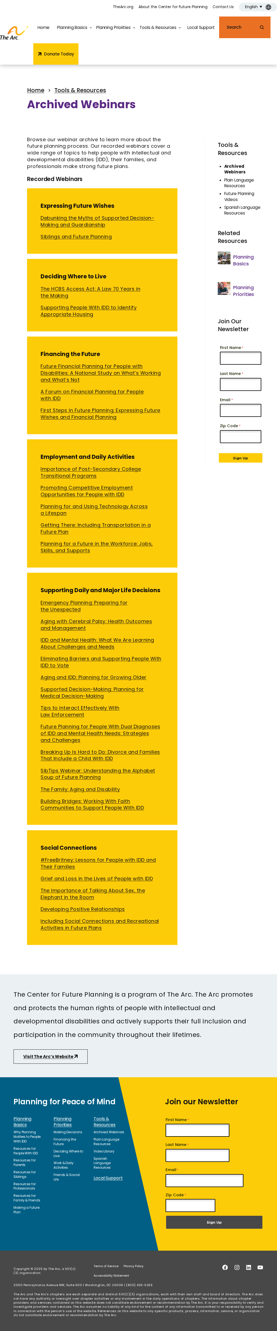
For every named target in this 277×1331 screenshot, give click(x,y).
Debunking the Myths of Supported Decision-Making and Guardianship (97, 221)
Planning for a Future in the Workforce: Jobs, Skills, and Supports (97, 547)
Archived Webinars (235, 169)
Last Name (230, 373)
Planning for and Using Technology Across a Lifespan (94, 509)
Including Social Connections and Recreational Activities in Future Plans (100, 924)
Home (44, 27)
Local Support (108, 1178)
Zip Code (229, 426)
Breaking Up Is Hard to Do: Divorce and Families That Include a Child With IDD (100, 755)
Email (225, 400)
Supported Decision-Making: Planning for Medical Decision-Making (92, 692)
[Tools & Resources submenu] (180, 27)
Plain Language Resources (239, 183)
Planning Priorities (243, 291)
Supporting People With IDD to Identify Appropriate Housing (89, 311)
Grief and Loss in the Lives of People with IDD (97, 878)
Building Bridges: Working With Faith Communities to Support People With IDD (92, 804)
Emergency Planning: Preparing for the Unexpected (84, 606)
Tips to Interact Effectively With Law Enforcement (80, 711)
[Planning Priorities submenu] (134, 27)
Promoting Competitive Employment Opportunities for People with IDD (87, 491)
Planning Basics (243, 260)
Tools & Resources (232, 149)
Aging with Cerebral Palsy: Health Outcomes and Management (96, 624)
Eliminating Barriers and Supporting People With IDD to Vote (101, 662)
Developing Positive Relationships (83, 909)
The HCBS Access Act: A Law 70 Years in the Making (90, 292)
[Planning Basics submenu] (91, 27)
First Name (230, 347)
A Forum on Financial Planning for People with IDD (92, 395)
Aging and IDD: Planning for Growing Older (94, 677)
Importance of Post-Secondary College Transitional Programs (91, 472)
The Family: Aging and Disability (80, 789)
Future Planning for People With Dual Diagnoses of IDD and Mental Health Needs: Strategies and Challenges (100, 733)
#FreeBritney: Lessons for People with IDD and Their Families (98, 863)
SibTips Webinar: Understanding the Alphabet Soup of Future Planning (98, 774)
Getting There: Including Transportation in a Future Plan (96, 528)
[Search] (261, 27)
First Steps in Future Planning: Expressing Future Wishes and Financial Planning (100, 413)
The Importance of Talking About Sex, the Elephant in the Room (93, 894)
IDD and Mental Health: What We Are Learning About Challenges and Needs (97, 643)
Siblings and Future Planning (76, 236)
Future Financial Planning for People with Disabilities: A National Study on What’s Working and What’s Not (101, 373)
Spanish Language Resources (242, 210)
